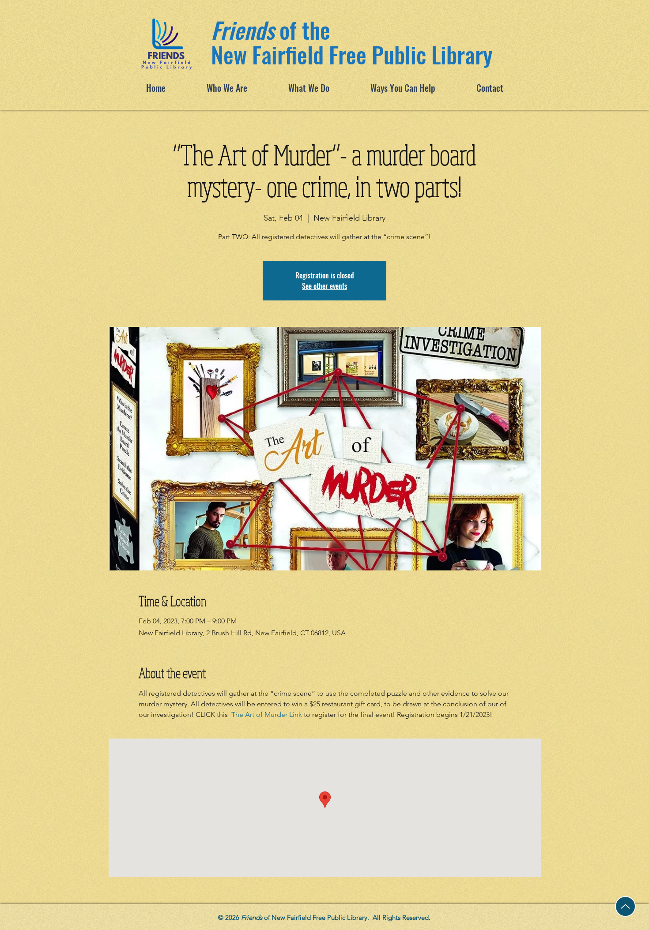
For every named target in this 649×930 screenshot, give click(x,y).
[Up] (625, 906)
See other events (324, 286)
